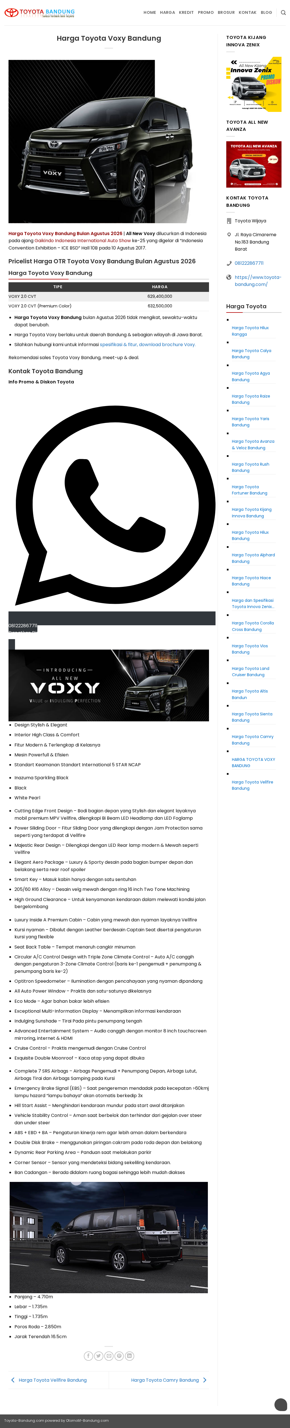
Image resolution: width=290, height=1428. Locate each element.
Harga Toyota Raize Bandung (251, 399)
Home (150, 12)
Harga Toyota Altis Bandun (250, 694)
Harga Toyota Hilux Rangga (250, 331)
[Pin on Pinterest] (119, 1356)
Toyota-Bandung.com (24, 1420)
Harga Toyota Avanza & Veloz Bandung (253, 444)
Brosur (226, 12)
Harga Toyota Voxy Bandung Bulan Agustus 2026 (65, 233)
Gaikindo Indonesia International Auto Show (83, 240)
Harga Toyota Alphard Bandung (253, 558)
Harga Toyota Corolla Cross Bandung (253, 626)
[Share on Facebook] (88, 1356)
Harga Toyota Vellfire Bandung (52, 1380)
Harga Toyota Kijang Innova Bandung (252, 512)
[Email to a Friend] (109, 1356)
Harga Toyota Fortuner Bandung (249, 490)
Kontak (248, 12)
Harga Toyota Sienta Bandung (252, 717)
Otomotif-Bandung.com (87, 1420)
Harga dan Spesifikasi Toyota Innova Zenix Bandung (253, 604)
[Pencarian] (283, 13)
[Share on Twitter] (98, 1356)
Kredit (186, 12)
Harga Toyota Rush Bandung (250, 467)
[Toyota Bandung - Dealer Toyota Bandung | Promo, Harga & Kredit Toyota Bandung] (39, 13)
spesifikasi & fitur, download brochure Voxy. (148, 344)
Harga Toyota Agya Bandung (251, 376)
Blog (266, 12)
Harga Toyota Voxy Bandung (253, 763)
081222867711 (249, 263)
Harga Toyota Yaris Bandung (250, 422)
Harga (167, 12)
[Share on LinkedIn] (129, 1356)
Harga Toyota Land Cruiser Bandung (250, 672)
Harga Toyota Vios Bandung (250, 649)
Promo (206, 12)
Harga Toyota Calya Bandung (251, 354)
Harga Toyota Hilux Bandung (250, 535)
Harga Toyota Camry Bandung (165, 1380)
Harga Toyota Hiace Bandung (251, 581)
